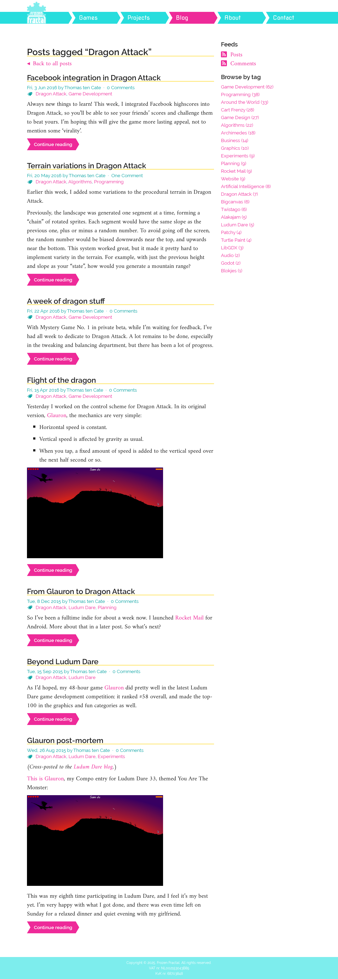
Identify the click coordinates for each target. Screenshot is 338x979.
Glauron (56, 415)
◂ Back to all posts (49, 64)
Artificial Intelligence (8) (246, 186)
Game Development (90, 93)
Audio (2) (230, 255)
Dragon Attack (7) (239, 194)
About (232, 17)
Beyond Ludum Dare (62, 661)
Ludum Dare (82, 607)
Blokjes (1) (231, 270)
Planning (107, 607)
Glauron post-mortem (65, 740)
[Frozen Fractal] (52, 18)
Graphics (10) (235, 148)
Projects (138, 17)
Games (88, 17)
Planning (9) (233, 163)
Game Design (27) (240, 117)
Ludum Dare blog (93, 767)
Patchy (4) (231, 232)
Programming (109, 181)
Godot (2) (231, 263)
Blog (182, 17)
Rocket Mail (189, 618)
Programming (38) (240, 94)
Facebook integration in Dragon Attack (94, 77)
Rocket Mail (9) (236, 171)
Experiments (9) (238, 155)
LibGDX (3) (232, 247)
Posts (235, 55)
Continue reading (53, 144)
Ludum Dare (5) (237, 224)
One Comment (127, 175)
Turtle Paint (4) (236, 240)
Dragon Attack (51, 93)
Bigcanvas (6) (235, 201)
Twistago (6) (234, 209)
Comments (242, 64)
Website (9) (233, 178)
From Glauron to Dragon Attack (81, 591)
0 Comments (121, 87)
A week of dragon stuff (66, 301)
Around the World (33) (244, 102)
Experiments (111, 756)
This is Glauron (45, 779)
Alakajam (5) (234, 217)
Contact (283, 17)
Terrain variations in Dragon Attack (86, 165)
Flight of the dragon (61, 380)
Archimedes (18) (238, 132)
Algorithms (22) (237, 125)
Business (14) (234, 140)
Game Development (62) (247, 86)
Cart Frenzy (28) (237, 109)
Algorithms (80, 181)
